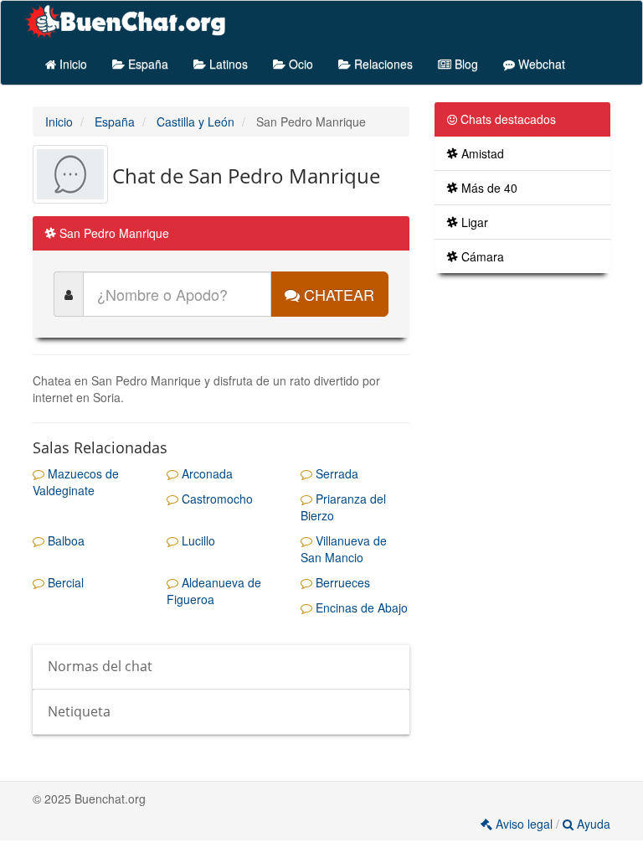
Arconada (205, 473)
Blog (464, 63)
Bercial (64, 582)
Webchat (540, 63)
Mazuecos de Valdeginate (76, 482)
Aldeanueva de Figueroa (214, 590)
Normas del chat (100, 666)
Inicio (71, 63)
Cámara (481, 256)
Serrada (335, 473)
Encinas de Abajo (360, 607)
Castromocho (215, 498)
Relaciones (382, 63)
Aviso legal (524, 823)
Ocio (299, 63)
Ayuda (592, 823)
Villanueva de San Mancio (344, 549)
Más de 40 (487, 187)
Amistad (481, 153)
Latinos (227, 63)
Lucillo (196, 540)
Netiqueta (79, 711)
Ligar (473, 222)
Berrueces (341, 582)
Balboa (64, 540)
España (146, 63)
